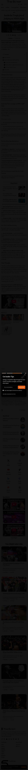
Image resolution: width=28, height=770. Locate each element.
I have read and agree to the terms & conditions (13, 390)
